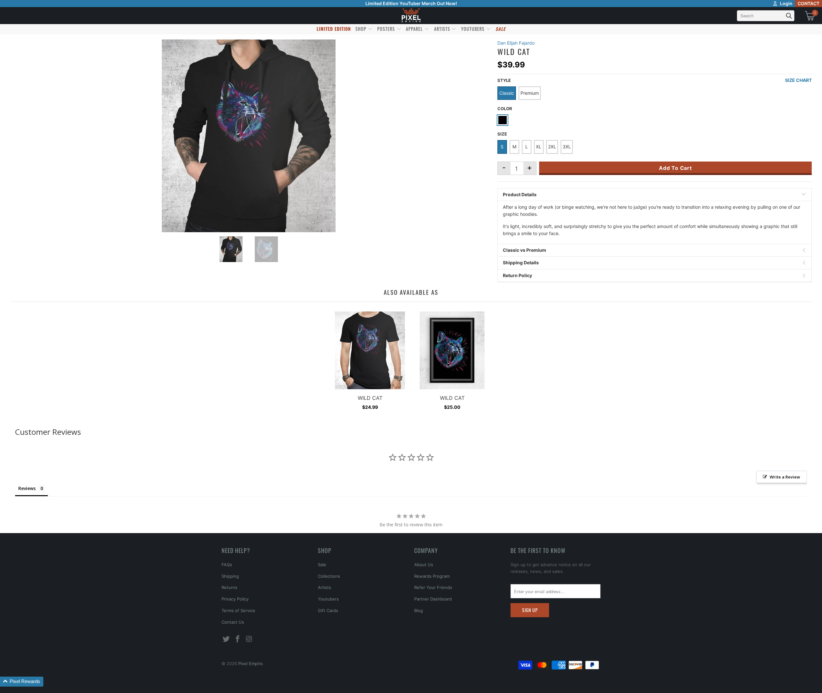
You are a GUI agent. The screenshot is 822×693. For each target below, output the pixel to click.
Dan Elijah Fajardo (516, 43)
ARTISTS (442, 28)
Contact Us (233, 622)
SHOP (361, 28)
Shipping (230, 576)
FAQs (227, 564)
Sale (322, 564)
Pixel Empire (250, 663)
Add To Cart (675, 168)
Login (786, 3)
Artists (324, 587)
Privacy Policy (235, 598)
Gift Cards (328, 610)
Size (502, 133)
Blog (418, 610)
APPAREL (415, 28)
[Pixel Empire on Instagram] (249, 639)
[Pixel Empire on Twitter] (226, 639)
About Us (423, 564)
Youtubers (328, 598)
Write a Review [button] (785, 477)
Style (504, 80)
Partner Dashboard (433, 598)
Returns (229, 587)
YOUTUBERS (473, 28)
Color (504, 108)
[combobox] (765, 15)
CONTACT (808, 3)
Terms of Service (238, 610)
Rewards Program (432, 576)
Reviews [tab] (27, 488)
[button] (21, 682)
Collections (329, 576)
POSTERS (386, 28)
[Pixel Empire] (411, 15)
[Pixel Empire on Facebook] (238, 639)
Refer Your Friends (433, 587)
